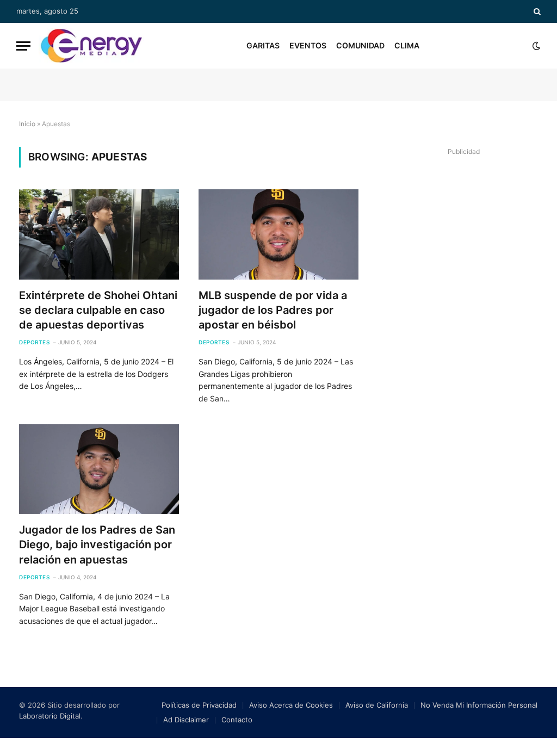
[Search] (536, 11)
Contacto (236, 719)
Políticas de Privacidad (199, 705)
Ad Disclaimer (186, 719)
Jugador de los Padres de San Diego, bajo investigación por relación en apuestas (97, 544)
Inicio (27, 124)
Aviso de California (376, 705)
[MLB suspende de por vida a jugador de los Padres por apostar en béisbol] (278, 234)
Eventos (307, 45)
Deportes (34, 342)
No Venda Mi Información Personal (478, 705)
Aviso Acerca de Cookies (291, 705)
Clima (406, 45)
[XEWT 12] (91, 46)
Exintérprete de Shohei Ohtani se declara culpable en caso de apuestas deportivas (98, 310)
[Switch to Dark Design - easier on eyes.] (535, 45)
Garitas (263, 45)
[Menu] (23, 46)
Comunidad (360, 45)
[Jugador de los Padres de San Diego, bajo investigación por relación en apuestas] (99, 469)
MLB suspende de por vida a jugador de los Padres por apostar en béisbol (273, 310)
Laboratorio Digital (50, 715)
